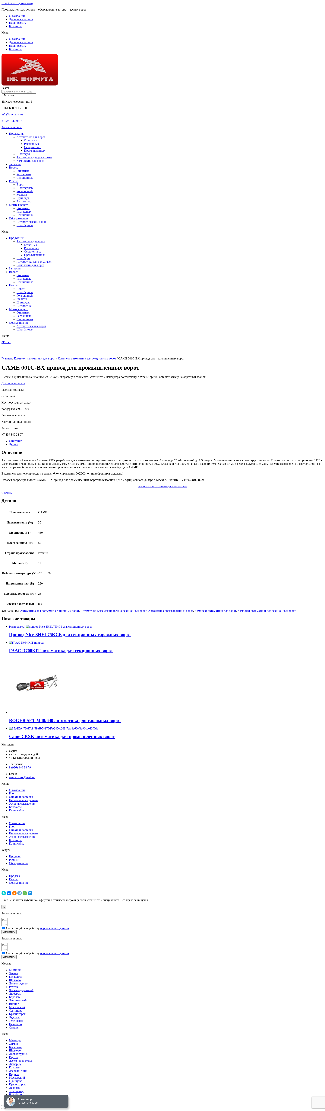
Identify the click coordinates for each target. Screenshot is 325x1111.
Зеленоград (16, 1020)
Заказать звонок (12, 127)
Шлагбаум (23, 154)
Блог (12, 793)
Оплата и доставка (21, 796)
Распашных (31, 143)
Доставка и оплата (21, 19)
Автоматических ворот (31, 221)
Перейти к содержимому (17, 3)
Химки (13, 973)
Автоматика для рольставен (34, 157)
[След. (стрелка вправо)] (6, 1108)
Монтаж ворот (18, 204)
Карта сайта (16, 810)
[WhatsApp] (25, 893)
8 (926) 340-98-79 (12, 120)
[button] (162, 32)
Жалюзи (22, 194)
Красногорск (17, 1014)
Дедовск (14, 1017)
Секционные (25, 177)
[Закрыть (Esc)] (3, 1105)
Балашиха (15, 976)
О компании (17, 16)
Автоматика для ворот (31, 137)
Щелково (15, 980)
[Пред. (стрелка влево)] (3, 1108)
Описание (15, 441)
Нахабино (15, 1024)
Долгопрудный (18, 983)
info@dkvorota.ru (12, 114)
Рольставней (25, 191)
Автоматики (25, 201)
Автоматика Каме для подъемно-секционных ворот (113, 610)
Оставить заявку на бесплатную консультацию (162, 486)
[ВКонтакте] (9, 893)
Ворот (20, 184)
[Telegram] (19, 893)
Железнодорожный (21, 990)
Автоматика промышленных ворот (170, 610)
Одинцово (15, 1010)
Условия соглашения (22, 803)
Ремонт (13, 181)
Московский (17, 1007)
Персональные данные (23, 800)
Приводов (23, 198)
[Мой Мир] (30, 893)
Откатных (30, 140)
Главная (7, 358)
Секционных (32, 147)
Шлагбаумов (25, 187)
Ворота (13, 167)
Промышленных (34, 150)
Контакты (15, 26)
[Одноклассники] (14, 893)
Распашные (24, 174)
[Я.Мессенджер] (4, 893)
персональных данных (54, 928)
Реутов (13, 986)
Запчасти (15, 164)
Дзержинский (18, 1000)
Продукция (16, 133)
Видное (14, 1003)
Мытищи (15, 969)
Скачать (7, 492)
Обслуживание (18, 218)
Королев (14, 997)
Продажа (15, 856)
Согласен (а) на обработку (37, 928)
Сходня (13, 1027)
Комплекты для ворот (30, 160)
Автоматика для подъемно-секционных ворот (49, 610)
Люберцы (15, 993)
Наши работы (18, 22)
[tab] (166, 441)
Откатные (23, 170)
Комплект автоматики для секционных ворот (87, 358)
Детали (13, 444)
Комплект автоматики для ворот (34, 358)
